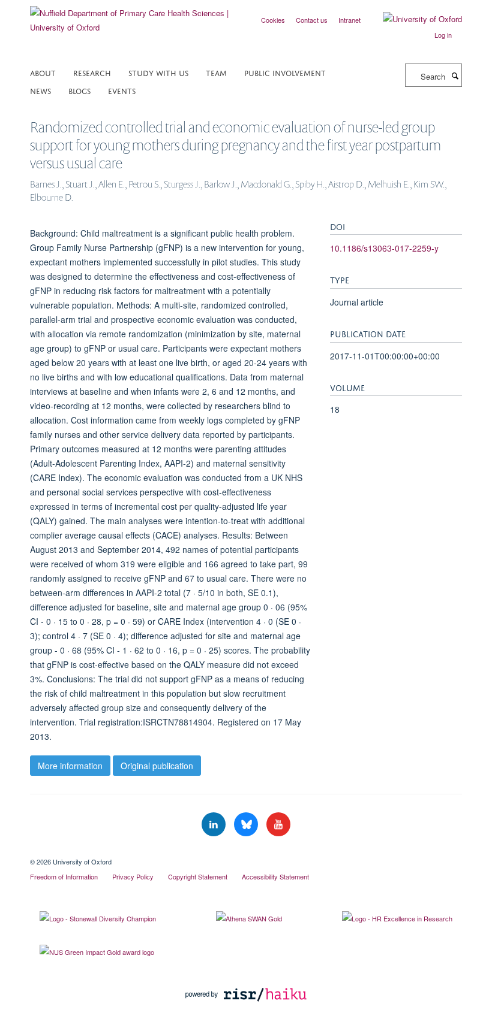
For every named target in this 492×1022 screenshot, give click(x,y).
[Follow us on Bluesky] (247, 824)
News (40, 90)
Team (216, 72)
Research (92, 72)
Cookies (273, 20)
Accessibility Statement (275, 876)
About (43, 72)
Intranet (349, 20)
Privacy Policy (133, 876)
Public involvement (285, 72)
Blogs (79, 90)
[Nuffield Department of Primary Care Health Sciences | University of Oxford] (133, 16)
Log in (443, 35)
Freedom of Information (64, 876)
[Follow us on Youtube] (278, 824)
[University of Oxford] (413, 19)
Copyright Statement (197, 876)
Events (122, 90)
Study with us (158, 72)
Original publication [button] (157, 766)
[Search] (454, 75)
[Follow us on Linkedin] (215, 824)
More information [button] (70, 766)
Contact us (312, 20)
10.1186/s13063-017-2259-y (384, 248)
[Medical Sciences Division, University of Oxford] (246, 851)
